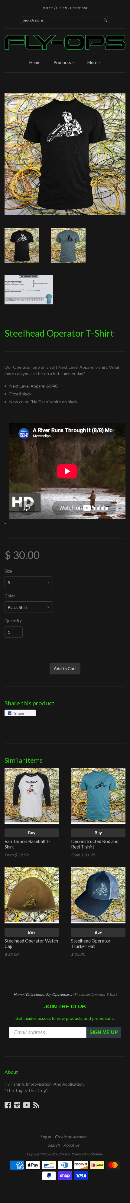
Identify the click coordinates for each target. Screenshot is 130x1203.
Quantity (13, 621)
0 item (55, 8)
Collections (35, 994)
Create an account (70, 1136)
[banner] (65, 42)
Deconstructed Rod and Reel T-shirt (95, 843)
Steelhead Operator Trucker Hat (91, 943)
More (92, 62)
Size (8, 571)
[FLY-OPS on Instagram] (17, 1105)
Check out (78, 8)
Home (35, 62)
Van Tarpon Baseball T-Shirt (27, 843)
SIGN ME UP (103, 1032)
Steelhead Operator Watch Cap (31, 943)
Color (10, 596)
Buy (31, 832)
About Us (71, 1145)
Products (63, 62)
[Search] (105, 20)
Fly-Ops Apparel (59, 994)
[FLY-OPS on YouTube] (26, 1105)
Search (54, 1145)
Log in (46, 1136)
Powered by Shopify (86, 1154)
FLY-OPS (63, 1154)
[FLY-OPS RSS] (36, 1105)
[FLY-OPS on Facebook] (8, 1105)
